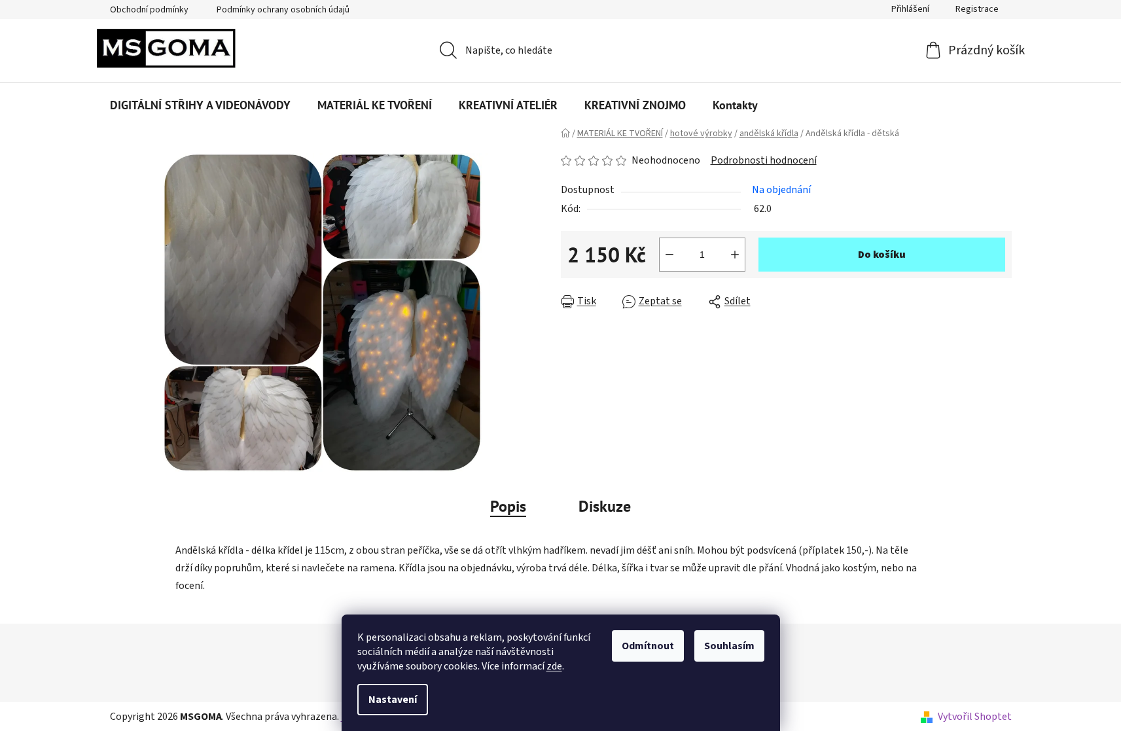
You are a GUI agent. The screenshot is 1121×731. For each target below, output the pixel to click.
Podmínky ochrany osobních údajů (283, 9)
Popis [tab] (508, 506)
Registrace (977, 9)
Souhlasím (729, 646)
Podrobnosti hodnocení (764, 160)
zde (554, 666)
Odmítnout (648, 646)
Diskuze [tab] (604, 506)
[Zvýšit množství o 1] (735, 254)
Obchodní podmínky (149, 9)
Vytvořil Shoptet (975, 716)
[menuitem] (200, 105)
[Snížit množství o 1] (669, 254)
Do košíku (882, 254)
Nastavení (392, 699)
